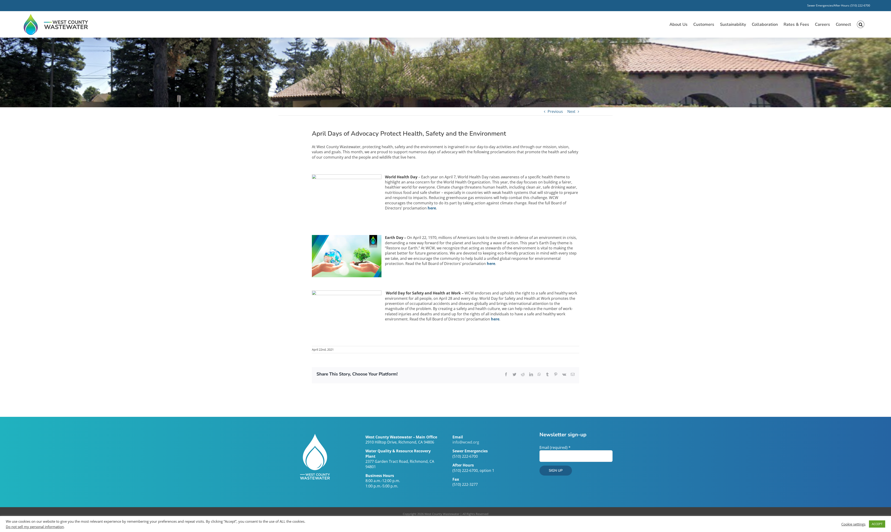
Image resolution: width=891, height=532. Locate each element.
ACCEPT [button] (877, 524)
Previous (555, 111)
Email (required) (555, 447)
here (491, 263)
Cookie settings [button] (853, 524)
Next (571, 111)
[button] (860, 24)
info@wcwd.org (465, 442)
